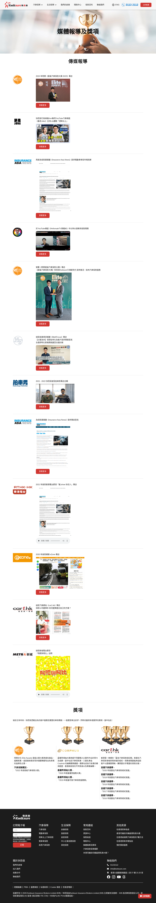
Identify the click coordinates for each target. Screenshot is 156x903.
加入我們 (16, 869)
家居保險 (64, 837)
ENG (117, 5)
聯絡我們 (16, 877)
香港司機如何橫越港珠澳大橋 (128, 833)
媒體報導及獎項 (89, 845)
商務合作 (16, 873)
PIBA (26, 887)
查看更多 (42, 105)
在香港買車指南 (122, 829)
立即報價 (146, 5)
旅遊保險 (64, 833)
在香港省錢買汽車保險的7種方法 (129, 837)
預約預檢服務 (121, 845)
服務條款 (34, 887)
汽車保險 (42, 829)
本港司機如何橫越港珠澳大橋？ (96, 853)
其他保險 (64, 845)
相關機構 (17, 887)
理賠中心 (87, 841)
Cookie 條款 (55, 887)
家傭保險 (64, 829)
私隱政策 (44, 887)
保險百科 (87, 829)
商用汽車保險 (44, 845)
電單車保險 (43, 841)
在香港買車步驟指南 (124, 841)
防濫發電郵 (67, 887)
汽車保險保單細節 (90, 849)
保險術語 (87, 837)
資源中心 (87, 833)
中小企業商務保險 (68, 841)
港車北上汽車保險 (46, 837)
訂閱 (22, 845)
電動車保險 (43, 833)
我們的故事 (17, 865)
